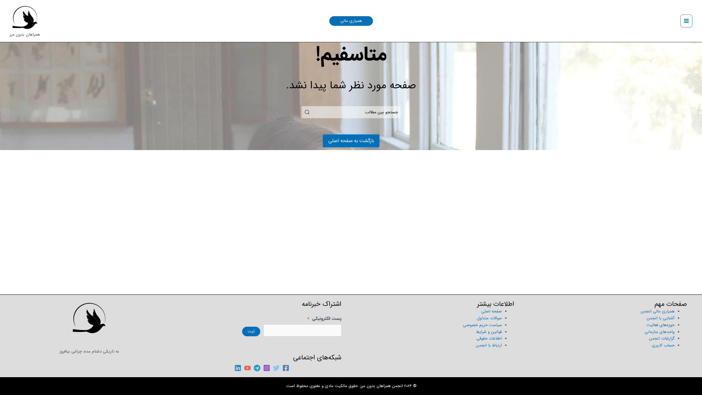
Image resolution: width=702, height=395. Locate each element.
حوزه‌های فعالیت (661, 325)
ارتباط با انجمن (489, 345)
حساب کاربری (663, 345)
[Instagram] (266, 368)
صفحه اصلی (491, 311)
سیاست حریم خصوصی (482, 325)
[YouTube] (247, 368)
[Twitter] (276, 368)
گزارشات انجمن (662, 338)
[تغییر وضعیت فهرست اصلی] (686, 21)
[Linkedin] (237, 368)
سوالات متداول (489, 318)
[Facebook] (285, 368)
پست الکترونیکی (324, 318)
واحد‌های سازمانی (660, 332)
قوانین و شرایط (489, 332)
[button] (351, 21)
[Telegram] (257, 368)
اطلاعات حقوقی (489, 338)
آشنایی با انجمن (661, 318)
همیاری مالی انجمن (658, 311)
